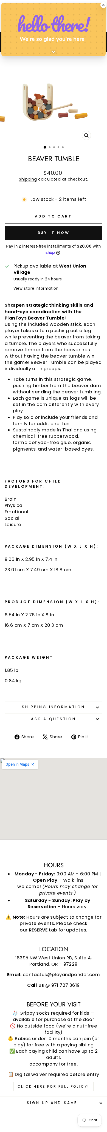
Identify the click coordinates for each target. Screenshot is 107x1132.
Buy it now (54, 232)
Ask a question (53, 719)
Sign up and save (52, 1102)
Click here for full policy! (53, 1086)
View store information (35, 288)
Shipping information (53, 707)
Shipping (28, 179)
